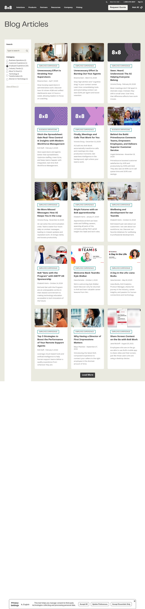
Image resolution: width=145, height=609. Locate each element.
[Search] (106, 2)
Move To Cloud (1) (15, 71)
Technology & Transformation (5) (15, 75)
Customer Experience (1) (18, 63)
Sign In (140, 2)
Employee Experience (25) (18, 66)
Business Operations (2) (17, 60)
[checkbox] (7, 61)
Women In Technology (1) (18, 79)
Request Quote (118, 7)
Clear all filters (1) (12, 86)
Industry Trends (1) (16, 68)
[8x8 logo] (9, 7)
